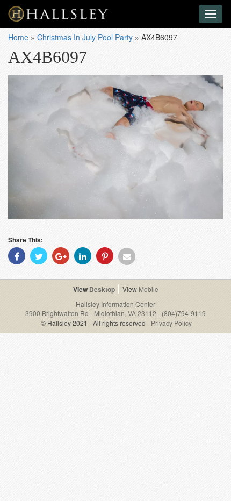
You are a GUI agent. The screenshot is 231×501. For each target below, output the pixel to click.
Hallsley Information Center (115, 304)
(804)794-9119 (184, 313)
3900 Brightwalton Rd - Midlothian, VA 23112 (91, 313)
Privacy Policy (171, 322)
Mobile (148, 289)
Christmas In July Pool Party (85, 37)
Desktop (102, 289)
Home (18, 37)
